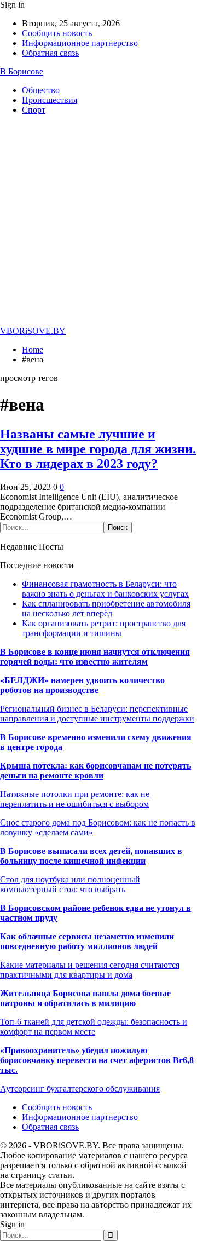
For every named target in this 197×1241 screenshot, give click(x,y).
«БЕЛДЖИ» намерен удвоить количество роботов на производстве (82, 685)
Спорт (33, 109)
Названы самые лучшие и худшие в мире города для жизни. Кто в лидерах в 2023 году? (98, 449)
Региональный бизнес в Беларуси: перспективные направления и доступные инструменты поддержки (97, 713)
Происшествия (49, 100)
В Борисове (21, 71)
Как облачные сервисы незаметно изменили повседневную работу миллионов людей (87, 941)
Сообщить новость (57, 33)
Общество (41, 90)
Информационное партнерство (80, 43)
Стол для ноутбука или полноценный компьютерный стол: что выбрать (70, 884)
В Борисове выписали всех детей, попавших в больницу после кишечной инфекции (91, 855)
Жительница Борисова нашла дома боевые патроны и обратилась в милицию (85, 998)
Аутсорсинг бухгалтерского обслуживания (80, 1088)
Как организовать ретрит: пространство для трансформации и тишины (104, 628)
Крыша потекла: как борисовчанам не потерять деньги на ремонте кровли (95, 770)
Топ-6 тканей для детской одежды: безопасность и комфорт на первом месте (93, 1026)
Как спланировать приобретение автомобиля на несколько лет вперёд (106, 608)
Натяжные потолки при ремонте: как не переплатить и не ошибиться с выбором (74, 799)
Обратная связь (50, 52)
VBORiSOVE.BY (33, 331)
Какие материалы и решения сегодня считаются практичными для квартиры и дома (89, 969)
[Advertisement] (98, 222)
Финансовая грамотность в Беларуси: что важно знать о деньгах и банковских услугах (105, 588)
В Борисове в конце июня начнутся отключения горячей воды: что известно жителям (95, 656)
